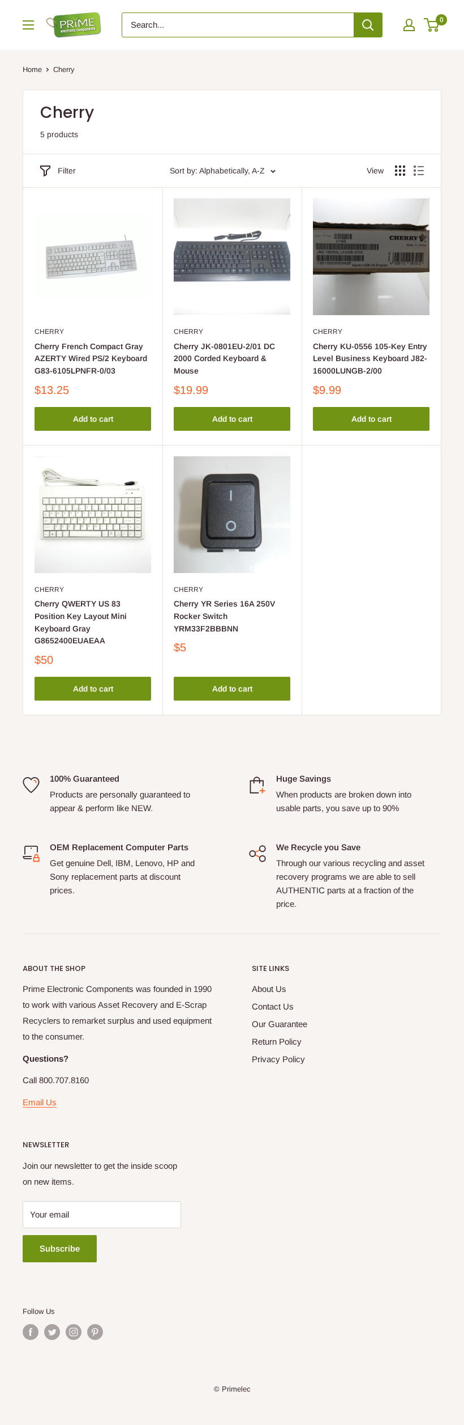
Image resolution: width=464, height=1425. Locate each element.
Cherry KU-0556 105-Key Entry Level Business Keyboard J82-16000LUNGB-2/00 (370, 358)
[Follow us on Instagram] (73, 1332)
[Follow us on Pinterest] (95, 1332)
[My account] (409, 25)
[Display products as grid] (400, 171)
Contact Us (273, 1006)
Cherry (49, 332)
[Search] (368, 25)
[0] (432, 25)
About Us (269, 989)
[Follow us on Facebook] (30, 1332)
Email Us (40, 1102)
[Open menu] (28, 24)
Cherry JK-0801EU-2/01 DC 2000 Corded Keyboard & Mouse (224, 358)
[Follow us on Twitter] (52, 1332)
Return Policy (277, 1041)
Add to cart (93, 418)
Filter (67, 170)
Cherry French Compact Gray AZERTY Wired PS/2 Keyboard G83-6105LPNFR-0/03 (91, 358)
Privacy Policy (278, 1059)
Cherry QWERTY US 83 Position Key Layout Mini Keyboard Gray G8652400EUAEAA (81, 622)
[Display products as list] (419, 171)
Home (32, 69)
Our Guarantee (279, 1024)
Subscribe (60, 1248)
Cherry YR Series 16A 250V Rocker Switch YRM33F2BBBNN (224, 616)
